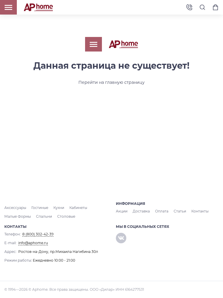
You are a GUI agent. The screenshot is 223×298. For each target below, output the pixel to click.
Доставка (141, 211)
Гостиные (39, 207)
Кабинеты (78, 207)
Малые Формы (17, 216)
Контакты (199, 211)
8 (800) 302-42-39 (189, 7)
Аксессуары (15, 207)
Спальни (44, 216)
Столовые (66, 216)
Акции (121, 211)
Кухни (58, 207)
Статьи (180, 211)
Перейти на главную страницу (111, 82)
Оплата (161, 211)
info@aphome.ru (33, 243)
